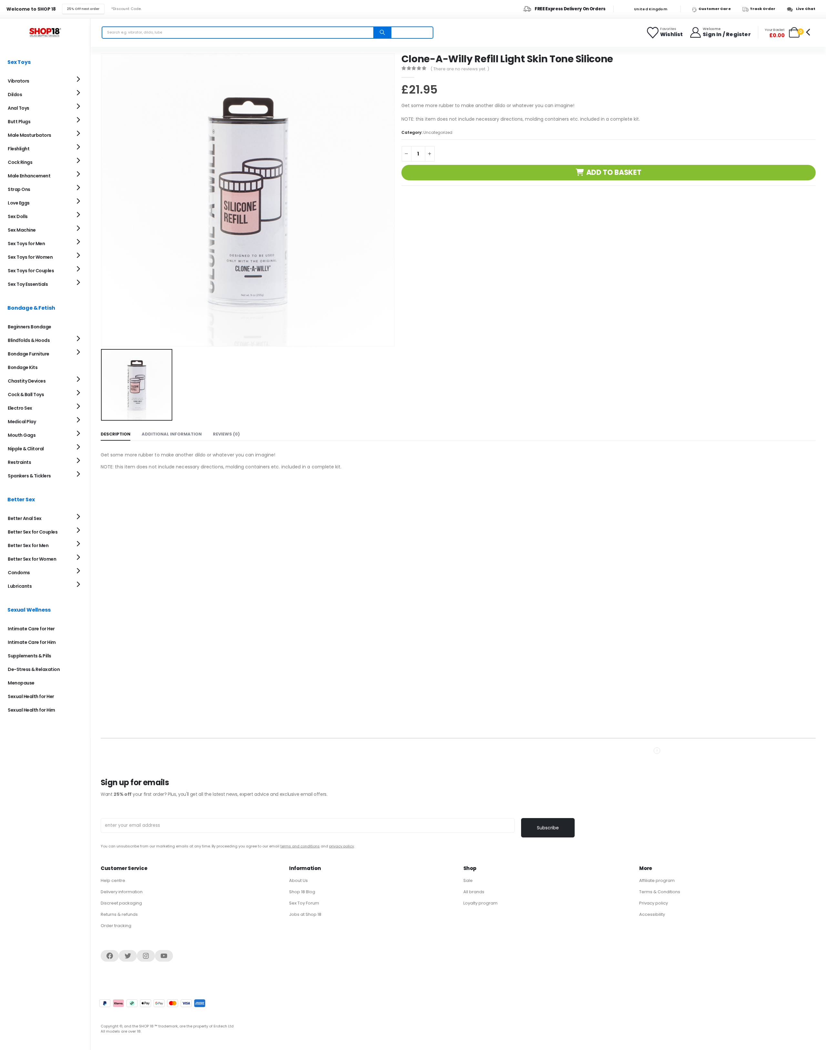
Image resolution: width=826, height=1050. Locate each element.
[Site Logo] (45, 32)
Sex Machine (22, 230)
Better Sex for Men (28, 545)
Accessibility (652, 914)
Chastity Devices (26, 381)
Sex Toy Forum (304, 903)
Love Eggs (19, 203)
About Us (298, 880)
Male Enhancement (29, 176)
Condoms (19, 572)
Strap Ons (19, 189)
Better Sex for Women (32, 559)
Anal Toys (18, 108)
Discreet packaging (121, 903)
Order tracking (116, 926)
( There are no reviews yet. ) (459, 69)
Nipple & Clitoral (26, 448)
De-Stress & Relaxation (34, 669)
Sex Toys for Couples (31, 270)
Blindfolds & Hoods (29, 340)
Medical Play (22, 421)
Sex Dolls (18, 216)
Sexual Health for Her (31, 696)
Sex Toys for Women (30, 257)
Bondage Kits (22, 367)
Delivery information (122, 892)
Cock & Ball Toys (26, 394)
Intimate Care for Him (32, 642)
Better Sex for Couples (32, 532)
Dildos (15, 94)
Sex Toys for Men (26, 243)
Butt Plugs (19, 121)
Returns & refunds (119, 914)
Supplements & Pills (29, 656)
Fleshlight (18, 148)
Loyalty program (480, 903)
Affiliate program (657, 880)
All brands (473, 892)
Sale (468, 880)
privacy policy (341, 846)
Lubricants (20, 586)
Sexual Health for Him (31, 710)
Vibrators (18, 81)
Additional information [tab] (172, 434)
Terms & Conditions (659, 892)
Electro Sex (20, 408)
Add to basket (613, 172)
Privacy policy (653, 903)
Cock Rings (20, 162)
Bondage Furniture (28, 354)
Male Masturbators (29, 135)
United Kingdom (650, 9)
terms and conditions (300, 846)
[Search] (382, 32)
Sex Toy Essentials (28, 284)
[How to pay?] (152, 1003)
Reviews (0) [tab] (226, 434)
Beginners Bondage (29, 327)
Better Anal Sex (25, 518)
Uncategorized (437, 132)
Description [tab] (115, 434)
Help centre (113, 880)
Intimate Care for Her (31, 628)
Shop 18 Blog (302, 892)
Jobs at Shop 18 (305, 914)
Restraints (19, 462)
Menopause (21, 683)
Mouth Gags (21, 435)
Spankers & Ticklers (29, 476)
